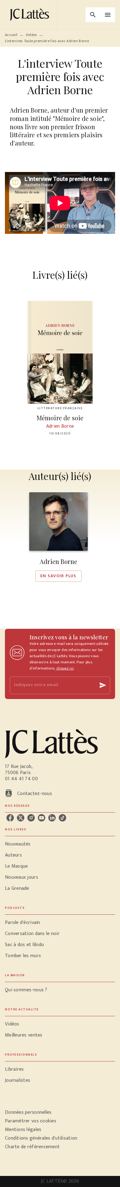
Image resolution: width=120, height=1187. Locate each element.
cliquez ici (65, 668)
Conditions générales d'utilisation (41, 1138)
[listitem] (10, 818)
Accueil (11, 35)
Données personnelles (28, 1112)
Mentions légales (23, 1129)
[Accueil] (31, 14)
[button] (58, 537)
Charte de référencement (32, 1147)
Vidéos (31, 35)
